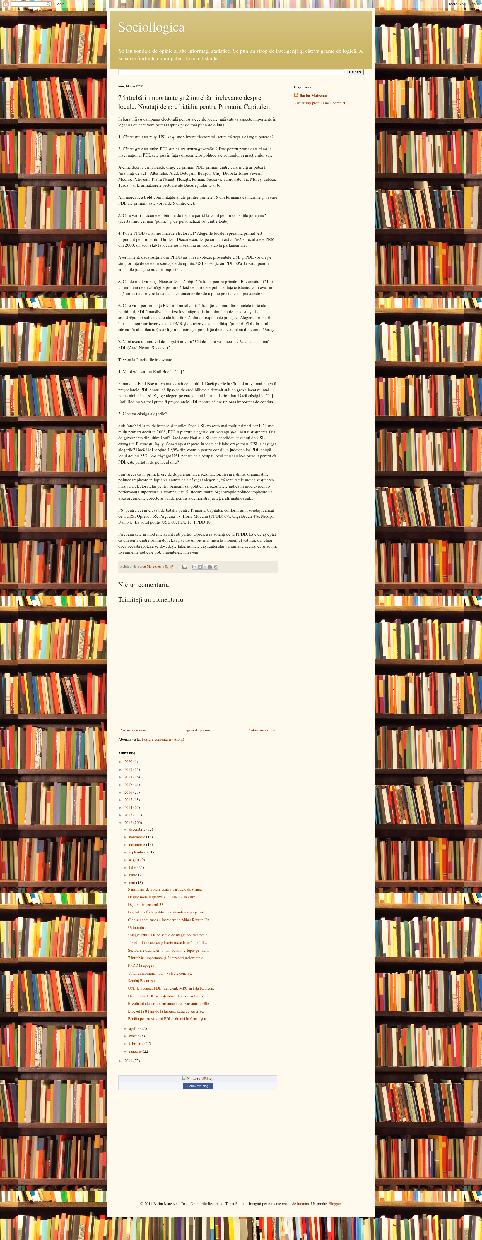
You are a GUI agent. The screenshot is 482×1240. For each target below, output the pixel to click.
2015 (128, 799)
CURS (129, 516)
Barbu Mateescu (313, 95)
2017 (128, 784)
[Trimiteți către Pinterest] (215, 567)
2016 (128, 792)
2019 (128, 769)
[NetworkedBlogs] (197, 1078)
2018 (128, 777)
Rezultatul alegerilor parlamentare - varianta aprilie (168, 1003)
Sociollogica (151, 26)
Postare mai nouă (133, 730)
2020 (128, 761)
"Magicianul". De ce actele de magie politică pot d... (169, 934)
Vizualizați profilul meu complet (319, 102)
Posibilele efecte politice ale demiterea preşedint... (167, 912)
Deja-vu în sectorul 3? (145, 904)
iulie (133, 867)
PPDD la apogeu (141, 965)
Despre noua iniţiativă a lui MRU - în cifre (161, 897)
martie (134, 1035)
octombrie (137, 844)
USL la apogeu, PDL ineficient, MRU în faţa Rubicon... (172, 988)
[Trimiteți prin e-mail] (194, 567)
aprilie (134, 1028)
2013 (128, 814)
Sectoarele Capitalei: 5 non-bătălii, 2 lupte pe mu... (168, 950)
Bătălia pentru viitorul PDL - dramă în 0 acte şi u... (168, 1018)
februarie (136, 1043)
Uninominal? (138, 927)
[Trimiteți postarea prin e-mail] (184, 566)
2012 (128, 822)
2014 (128, 807)
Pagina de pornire (197, 730)
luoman (303, 1203)
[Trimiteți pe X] (205, 567)
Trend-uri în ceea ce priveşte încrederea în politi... (167, 942)
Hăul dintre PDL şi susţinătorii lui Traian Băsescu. (168, 996)
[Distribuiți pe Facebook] (210, 567)
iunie (133, 874)
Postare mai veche (261, 730)
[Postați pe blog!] (200, 567)
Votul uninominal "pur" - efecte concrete (160, 973)
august (134, 859)
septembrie (138, 852)
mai (132, 882)
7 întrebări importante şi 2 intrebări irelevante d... (167, 957)
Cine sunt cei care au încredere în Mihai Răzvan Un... (170, 919)
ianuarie (136, 1051)
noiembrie (137, 837)
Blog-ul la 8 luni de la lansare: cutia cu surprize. (166, 1011)
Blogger (335, 1203)
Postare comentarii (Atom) (163, 739)
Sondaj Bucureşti (141, 980)
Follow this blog (197, 1086)
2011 (128, 1060)
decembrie (137, 829)
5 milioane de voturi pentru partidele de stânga (165, 889)
